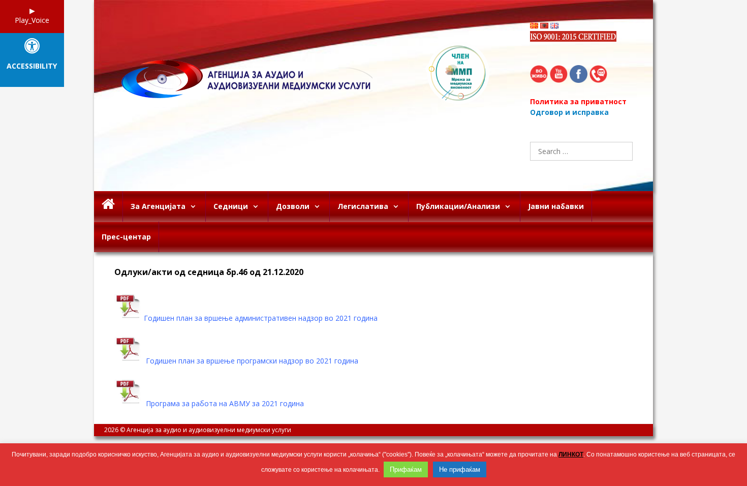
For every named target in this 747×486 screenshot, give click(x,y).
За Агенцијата (158, 206)
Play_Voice (32, 20)
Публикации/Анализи (458, 206)
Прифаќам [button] (406, 469)
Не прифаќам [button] (459, 469)
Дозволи (292, 206)
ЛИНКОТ (570, 454)
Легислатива (362, 206)
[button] (195, 206)
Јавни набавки (556, 206)
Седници (230, 206)
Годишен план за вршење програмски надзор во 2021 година (252, 361)
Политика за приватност (578, 101)
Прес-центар (126, 236)
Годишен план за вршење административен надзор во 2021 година (261, 318)
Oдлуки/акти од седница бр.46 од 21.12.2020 (208, 272)
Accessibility (32, 66)
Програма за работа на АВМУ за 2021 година (225, 403)
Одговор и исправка (569, 112)
